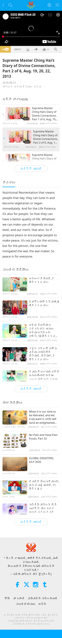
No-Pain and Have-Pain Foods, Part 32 (43, 436)
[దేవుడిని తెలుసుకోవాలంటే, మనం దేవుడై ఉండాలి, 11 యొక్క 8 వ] (14, 487)
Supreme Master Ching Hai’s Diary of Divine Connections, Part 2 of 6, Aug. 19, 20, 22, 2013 (45, 137)
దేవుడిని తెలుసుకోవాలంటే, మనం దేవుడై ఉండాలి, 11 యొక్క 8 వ (44, 485)
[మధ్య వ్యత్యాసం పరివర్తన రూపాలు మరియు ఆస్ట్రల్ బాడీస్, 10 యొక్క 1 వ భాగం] (14, 331)
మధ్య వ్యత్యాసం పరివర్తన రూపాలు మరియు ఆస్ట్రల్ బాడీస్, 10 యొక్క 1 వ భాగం (42, 330)
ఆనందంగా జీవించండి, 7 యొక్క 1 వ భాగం (41, 280)
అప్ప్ (42, 604)
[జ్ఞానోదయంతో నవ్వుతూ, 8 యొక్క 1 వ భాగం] (14, 307)
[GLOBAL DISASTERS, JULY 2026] (14, 464)
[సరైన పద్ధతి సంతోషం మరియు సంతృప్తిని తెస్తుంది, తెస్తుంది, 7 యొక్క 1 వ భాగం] (14, 354)
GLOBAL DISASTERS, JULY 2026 (41, 460)
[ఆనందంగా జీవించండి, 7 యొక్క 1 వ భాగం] (14, 284)
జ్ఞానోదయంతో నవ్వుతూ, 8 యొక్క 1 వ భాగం (44, 303)
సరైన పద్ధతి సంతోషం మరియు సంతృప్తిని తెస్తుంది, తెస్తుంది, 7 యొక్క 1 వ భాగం (43, 354)
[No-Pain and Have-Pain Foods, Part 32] (14, 441)
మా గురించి (18, 598)
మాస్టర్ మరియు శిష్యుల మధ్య (21, 87)
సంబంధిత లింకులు (25, 604)
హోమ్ (7, 598)
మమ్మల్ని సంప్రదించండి (43, 598)
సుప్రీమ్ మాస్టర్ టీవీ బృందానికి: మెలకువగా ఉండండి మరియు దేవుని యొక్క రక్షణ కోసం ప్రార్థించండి (43, 510)
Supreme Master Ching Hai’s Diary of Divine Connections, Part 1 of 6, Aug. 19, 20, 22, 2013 (44, 113)
